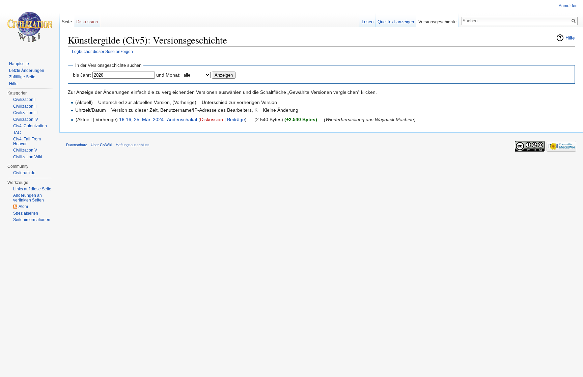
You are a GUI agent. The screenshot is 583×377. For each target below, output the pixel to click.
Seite (67, 21)
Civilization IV (25, 119)
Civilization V (25, 150)
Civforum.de (24, 172)
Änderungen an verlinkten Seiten (28, 198)
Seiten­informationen (31, 219)
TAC (17, 132)
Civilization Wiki (27, 157)
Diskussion (211, 119)
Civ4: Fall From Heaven (27, 141)
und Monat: (168, 75)
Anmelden (568, 5)
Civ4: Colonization (30, 126)
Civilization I (24, 99)
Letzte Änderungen (26, 70)
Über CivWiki (101, 145)
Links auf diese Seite (32, 189)
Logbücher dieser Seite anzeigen (102, 51)
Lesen (367, 21)
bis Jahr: (82, 75)
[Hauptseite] (30, 27)
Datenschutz (76, 145)
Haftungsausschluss (132, 145)
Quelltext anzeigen (396, 21)
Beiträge (236, 119)
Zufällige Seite (22, 77)
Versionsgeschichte (437, 21)
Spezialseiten (25, 213)
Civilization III (25, 112)
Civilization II (24, 106)
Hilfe (570, 38)
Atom (23, 206)
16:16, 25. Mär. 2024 (141, 119)
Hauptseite (19, 63)
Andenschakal (182, 119)
